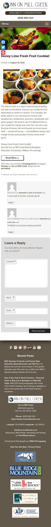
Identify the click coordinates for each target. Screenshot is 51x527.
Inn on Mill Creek (19, 166)
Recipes (4, 166)
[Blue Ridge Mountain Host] (25, 476)
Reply (11, 203)
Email (10, 310)
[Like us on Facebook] (11, 348)
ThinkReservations (26, 435)
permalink (5, 168)
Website (9, 323)
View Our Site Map (18, 447)
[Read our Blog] (30, 348)
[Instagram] (15, 348)
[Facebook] (3, 42)
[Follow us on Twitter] (20, 348)
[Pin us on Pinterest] (25, 348)
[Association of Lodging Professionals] (25, 518)
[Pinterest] (3, 52)
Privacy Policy (34, 447)
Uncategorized (29, 164)
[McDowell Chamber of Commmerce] (25, 504)
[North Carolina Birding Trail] (25, 462)
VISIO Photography (37, 441)
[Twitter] (3, 47)
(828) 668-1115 (25, 18)
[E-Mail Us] (39, 348)
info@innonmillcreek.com (25, 430)
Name (10, 297)
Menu (5, 23)
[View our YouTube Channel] (34, 348)
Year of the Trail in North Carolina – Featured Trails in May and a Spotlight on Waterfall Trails (24, 380)
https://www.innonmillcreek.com (25, 419)
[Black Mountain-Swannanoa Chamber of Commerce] (25, 490)
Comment (10, 261)
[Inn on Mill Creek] (25, 5)
